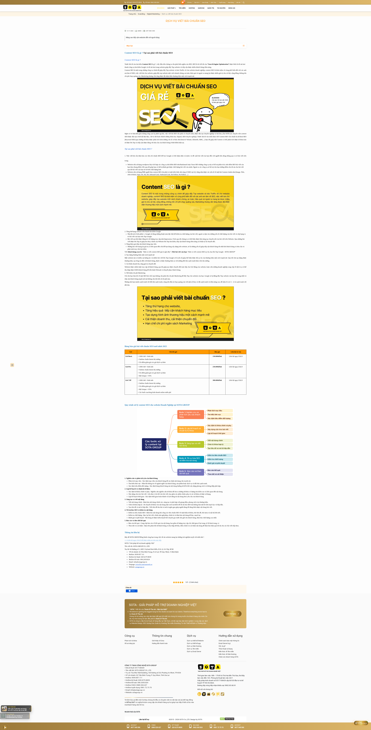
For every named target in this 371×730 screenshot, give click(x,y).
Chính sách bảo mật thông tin (229, 641)
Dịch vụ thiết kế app (194, 643)
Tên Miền (182, 8)
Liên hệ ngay (231, 614)
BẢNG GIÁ (231, 8)
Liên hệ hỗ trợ (144, 719)
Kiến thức (213, 2)
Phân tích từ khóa (131, 641)
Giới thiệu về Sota (158, 641)
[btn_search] (243, 2)
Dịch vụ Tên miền (193, 649)
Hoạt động (231, 2)
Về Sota (189, 2)
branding (160, 8)
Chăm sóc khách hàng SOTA (228, 657)
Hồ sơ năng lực (130, 643)
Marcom (201, 8)
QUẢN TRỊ (210, 8)
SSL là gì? (222, 646)
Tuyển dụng (222, 2)
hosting (192, 8)
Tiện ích (196, 2)
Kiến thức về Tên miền (226, 651)
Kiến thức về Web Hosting (227, 654)
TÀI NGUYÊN (221, 8)
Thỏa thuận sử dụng (225, 649)
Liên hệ (238, 2)
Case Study (205, 2)
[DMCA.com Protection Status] (227, 719)
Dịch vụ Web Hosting (194, 646)
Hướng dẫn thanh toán (160, 643)
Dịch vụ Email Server (194, 651)
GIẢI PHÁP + (172, 8)
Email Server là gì (224, 643)
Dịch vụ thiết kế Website (195, 641)
